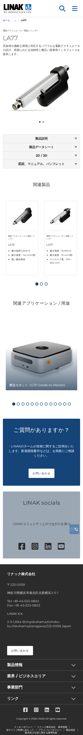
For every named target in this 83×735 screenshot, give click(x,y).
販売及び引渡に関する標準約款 (41, 732)
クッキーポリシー (23, 727)
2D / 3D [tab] (41, 155)
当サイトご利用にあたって (20, 730)
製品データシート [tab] (41, 147)
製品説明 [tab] (41, 138)
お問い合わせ (41, 473)
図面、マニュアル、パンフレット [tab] (41, 164)
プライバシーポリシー (50, 730)
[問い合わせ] (74, 529)
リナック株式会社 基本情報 (52, 727)
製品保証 (70, 730)
